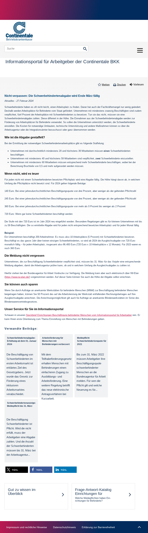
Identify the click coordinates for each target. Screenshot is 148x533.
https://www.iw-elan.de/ (17, 277)
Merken (106, 84)
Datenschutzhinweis (64, 527)
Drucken (121, 84)
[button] (16, 470)
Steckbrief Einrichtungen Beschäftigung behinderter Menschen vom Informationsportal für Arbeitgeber (79, 315)
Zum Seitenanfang (139, 525)
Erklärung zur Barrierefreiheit (98, 527)
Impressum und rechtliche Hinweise (26, 527)
